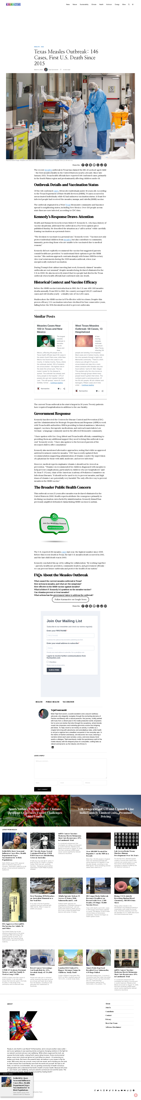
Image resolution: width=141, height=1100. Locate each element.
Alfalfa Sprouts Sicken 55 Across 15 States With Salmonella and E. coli (69, 898)
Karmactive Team (37, 1092)
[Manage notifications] (136, 1095)
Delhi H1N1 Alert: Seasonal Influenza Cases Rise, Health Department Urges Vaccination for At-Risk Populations (14, 855)
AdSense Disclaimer (113, 1027)
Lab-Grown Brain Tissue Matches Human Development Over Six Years (126, 853)
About (108, 1004)
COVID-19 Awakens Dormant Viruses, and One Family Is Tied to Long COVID (14, 972)
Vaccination (68, 702)
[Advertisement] (70, 25)
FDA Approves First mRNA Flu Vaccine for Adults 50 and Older (13, 926)
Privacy (108, 1019)
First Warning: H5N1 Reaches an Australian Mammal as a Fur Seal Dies (42, 898)
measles (48, 170)
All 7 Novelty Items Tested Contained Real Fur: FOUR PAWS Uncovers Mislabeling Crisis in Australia (42, 854)
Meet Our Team (111, 1023)
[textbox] (37, 1060)
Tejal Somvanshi (53, 69)
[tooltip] (83, 165)
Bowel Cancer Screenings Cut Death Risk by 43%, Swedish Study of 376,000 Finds (41, 971)
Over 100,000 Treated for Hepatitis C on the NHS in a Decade (97, 853)
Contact (108, 1015)
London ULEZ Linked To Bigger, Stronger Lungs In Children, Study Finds (69, 970)
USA (42, 47)
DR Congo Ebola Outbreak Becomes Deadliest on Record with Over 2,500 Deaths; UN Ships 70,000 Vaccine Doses (97, 900)
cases (56, 191)
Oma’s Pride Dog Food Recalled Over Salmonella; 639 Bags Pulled (97, 970)
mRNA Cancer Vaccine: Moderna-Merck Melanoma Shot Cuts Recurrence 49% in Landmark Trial (69, 837)
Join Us (108, 1007)
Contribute (110, 1011)
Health (37, 47)
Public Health (52, 702)
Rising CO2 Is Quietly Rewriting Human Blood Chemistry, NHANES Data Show (124, 899)
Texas (67, 205)
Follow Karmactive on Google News (70, 599)
